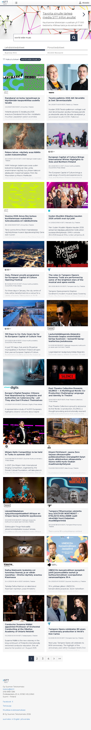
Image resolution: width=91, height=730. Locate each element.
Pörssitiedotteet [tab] (55, 47)
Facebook (7, 702)
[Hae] (73, 37)
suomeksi (7, 719)
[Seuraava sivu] (54, 658)
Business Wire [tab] (11, 53)
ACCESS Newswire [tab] (55, 53)
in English (16, 719)
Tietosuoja (7, 706)
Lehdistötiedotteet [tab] (14, 47)
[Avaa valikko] (16, 2)
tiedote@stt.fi (8, 689)
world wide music (29, 59)
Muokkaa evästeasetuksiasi (14, 710)
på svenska (25, 719)
